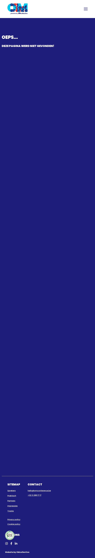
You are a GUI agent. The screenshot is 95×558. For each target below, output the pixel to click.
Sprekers (11, 490)
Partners (11, 501)
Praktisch (11, 495)
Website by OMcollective (17, 552)
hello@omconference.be (39, 490)
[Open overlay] (86, 9)
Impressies (12, 506)
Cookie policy (13, 524)
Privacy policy (13, 519)
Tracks (10, 511)
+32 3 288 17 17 (34, 495)
